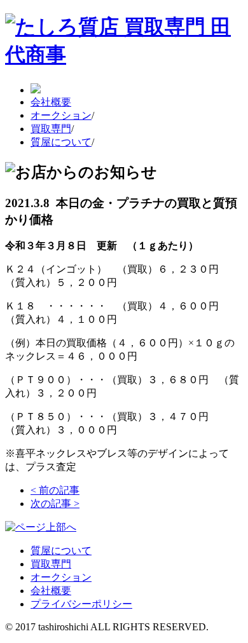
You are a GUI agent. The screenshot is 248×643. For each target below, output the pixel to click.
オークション (61, 115)
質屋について (61, 142)
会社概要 (51, 102)
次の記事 (55, 503)
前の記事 (55, 490)
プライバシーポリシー (81, 604)
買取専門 (51, 128)
